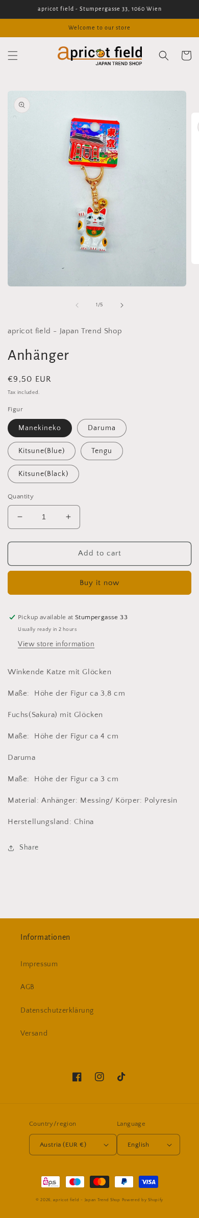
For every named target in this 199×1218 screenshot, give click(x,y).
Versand (33, 1033)
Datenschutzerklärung (57, 1011)
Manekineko (39, 428)
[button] (13, 55)
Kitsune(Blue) (41, 451)
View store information (56, 644)
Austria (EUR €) (63, 1144)
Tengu (101, 451)
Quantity (21, 496)
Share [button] (29, 847)
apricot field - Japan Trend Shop (86, 1200)
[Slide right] (122, 305)
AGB (27, 987)
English (139, 1144)
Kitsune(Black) (43, 474)
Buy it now (99, 582)
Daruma (102, 428)
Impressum (39, 964)
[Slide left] (77, 305)
